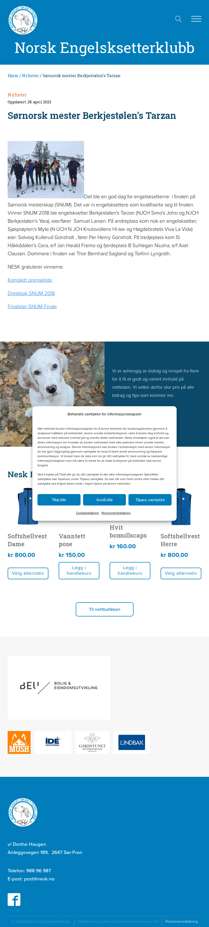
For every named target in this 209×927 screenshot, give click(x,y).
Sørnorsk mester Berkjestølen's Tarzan (92, 115)
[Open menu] (196, 19)
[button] (105, 609)
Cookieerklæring (87, 513)
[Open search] (179, 19)
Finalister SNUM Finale (32, 306)
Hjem (13, 75)
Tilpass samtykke (150, 500)
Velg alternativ (28, 573)
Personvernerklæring (115, 513)
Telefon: (29, 870)
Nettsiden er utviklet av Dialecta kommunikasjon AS (119, 921)
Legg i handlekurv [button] (79, 570)
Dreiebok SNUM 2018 (31, 293)
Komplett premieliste (30, 280)
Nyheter (30, 75)
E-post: (31, 878)
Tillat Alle (59, 500)
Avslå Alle (104, 500)
